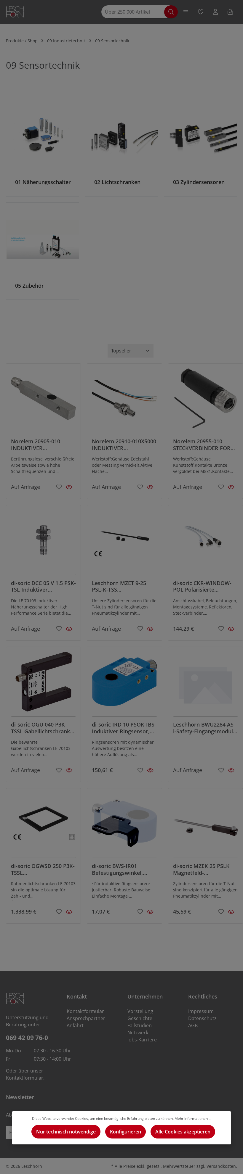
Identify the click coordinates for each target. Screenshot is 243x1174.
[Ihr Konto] (215, 12)
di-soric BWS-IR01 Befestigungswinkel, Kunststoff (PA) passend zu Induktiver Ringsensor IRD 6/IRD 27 (124, 869)
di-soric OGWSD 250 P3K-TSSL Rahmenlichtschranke (43, 869)
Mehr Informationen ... (193, 1118)
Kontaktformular (24, 1078)
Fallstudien (139, 1025)
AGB (193, 1025)
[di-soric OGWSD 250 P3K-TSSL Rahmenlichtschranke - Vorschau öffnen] (69, 912)
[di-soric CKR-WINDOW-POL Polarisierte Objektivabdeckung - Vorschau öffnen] (231, 629)
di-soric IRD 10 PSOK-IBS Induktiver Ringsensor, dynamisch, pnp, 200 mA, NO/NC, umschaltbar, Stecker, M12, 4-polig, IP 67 (124, 728)
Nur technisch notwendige (66, 1131)
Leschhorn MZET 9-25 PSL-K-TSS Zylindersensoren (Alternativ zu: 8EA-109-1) (124, 586)
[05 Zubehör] (42, 251)
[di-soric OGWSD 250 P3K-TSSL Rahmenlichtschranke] (43, 825)
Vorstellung (140, 1011)
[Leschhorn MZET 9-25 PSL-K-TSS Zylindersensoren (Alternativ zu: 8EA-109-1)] (124, 542)
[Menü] (186, 12)
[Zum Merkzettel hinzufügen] (59, 486)
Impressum (201, 1011)
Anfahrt (75, 1025)
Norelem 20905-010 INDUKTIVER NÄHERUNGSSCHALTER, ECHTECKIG (41, 444)
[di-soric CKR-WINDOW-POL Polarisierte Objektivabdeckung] (205, 542)
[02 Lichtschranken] (121, 147)
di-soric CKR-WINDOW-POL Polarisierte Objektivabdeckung (202, 586)
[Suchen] (171, 12)
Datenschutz (202, 1018)
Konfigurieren (125, 1131)
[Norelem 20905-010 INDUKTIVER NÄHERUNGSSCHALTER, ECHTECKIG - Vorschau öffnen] (69, 487)
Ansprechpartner (86, 1018)
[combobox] (135, 12)
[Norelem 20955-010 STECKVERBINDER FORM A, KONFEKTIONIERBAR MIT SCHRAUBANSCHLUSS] (205, 400)
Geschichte (139, 1018)
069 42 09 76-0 (27, 1037)
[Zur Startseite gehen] (15, 12)
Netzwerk (137, 1032)
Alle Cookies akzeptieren (182, 1131)
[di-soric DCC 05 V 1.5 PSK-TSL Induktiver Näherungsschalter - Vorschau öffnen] (69, 629)
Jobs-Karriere (142, 1039)
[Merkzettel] (200, 12)
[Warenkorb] (230, 12)
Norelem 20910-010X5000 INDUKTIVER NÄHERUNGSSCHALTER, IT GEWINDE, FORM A (124, 444)
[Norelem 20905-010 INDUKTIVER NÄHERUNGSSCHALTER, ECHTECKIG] (43, 400)
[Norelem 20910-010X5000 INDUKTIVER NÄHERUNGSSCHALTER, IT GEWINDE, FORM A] (124, 400)
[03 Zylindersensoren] (200, 147)
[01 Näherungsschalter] (42, 147)
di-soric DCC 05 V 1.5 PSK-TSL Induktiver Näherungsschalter (43, 586)
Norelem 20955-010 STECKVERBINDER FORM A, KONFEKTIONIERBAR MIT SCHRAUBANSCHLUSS (204, 444)
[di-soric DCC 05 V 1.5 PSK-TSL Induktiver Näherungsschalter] (43, 542)
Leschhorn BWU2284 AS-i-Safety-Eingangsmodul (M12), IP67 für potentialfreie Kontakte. (204, 728)
